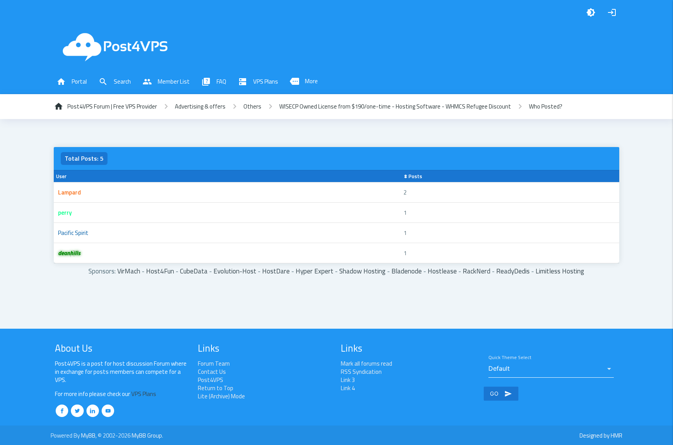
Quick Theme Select (509, 357)
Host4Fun (160, 271)
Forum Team (214, 363)
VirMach (128, 271)
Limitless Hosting (560, 271)
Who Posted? (545, 106)
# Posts (413, 176)
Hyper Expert (314, 271)
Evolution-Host (234, 271)
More (304, 81)
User (61, 176)
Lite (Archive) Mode (221, 396)
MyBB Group (147, 435)
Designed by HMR (601, 435)
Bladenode (406, 271)
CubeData (194, 271)
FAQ (213, 81)
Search (115, 81)
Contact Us (212, 371)
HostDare (276, 271)
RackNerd (476, 271)
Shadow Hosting (362, 271)
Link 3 (348, 379)
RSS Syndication (361, 371)
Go (501, 394)
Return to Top (215, 388)
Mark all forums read (366, 363)
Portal (71, 81)
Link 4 (348, 388)
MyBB (88, 435)
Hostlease (442, 271)
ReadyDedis (513, 271)
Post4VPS (210, 379)
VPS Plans (258, 81)
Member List (166, 81)
